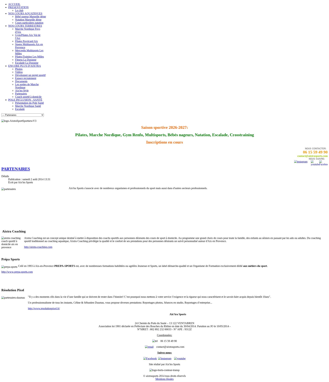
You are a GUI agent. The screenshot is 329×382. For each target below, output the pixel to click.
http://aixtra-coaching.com (38, 246)
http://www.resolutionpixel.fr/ (44, 308)
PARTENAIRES (15, 169)
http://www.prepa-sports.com (17, 271)
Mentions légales (164, 379)
